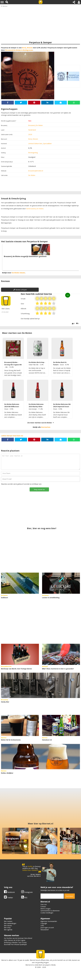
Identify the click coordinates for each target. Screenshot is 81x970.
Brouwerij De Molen (35, 125)
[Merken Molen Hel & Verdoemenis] (20, 725)
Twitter (10, 897)
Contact (43, 907)
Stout (6, 409)
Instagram (28, 892)
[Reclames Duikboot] (20, 583)
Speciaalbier (47, 143)
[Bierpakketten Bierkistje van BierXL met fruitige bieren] (20, 654)
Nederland (32, 130)
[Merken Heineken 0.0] (61, 725)
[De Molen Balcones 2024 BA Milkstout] (13, 390)
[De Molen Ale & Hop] (37, 348)
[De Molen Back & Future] (62, 348)
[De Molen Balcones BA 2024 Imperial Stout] (62, 390)
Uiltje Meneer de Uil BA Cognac (14, 940)
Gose (62, 365)
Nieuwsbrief (44, 930)
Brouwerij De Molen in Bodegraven (19, 50)
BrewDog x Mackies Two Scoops (15, 942)
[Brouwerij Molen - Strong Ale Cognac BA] (13, 348)
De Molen (31, 175)
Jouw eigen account (47, 928)
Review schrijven (21, 290)
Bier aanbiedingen (10, 923)
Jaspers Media (50, 965)
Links (42, 926)
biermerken (45, 427)
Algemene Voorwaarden (48, 921)
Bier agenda (8, 930)
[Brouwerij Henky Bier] (40, 685)
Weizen (29, 48)
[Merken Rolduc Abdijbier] (40, 756)
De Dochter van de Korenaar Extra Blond (18, 938)
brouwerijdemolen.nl (35, 171)
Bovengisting (33, 152)
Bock (24, 48)
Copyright (43, 923)
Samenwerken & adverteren (50, 911)
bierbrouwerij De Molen (34, 209)
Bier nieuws (8, 926)
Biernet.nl (29, 965)
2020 (30, 134)
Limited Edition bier (35, 143)
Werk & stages (45, 909)
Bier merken (8, 921)
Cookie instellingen (46, 913)
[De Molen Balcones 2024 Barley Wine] (37, 390)
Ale (6, 367)
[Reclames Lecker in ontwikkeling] (61, 583)
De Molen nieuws (18, 273)
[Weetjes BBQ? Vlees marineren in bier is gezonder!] (61, 654)
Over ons (43, 904)
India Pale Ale (34, 365)
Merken (5, 6)
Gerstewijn (33, 409)
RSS (25, 897)
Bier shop (7, 928)
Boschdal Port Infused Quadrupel (15, 944)
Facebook (11, 892)
